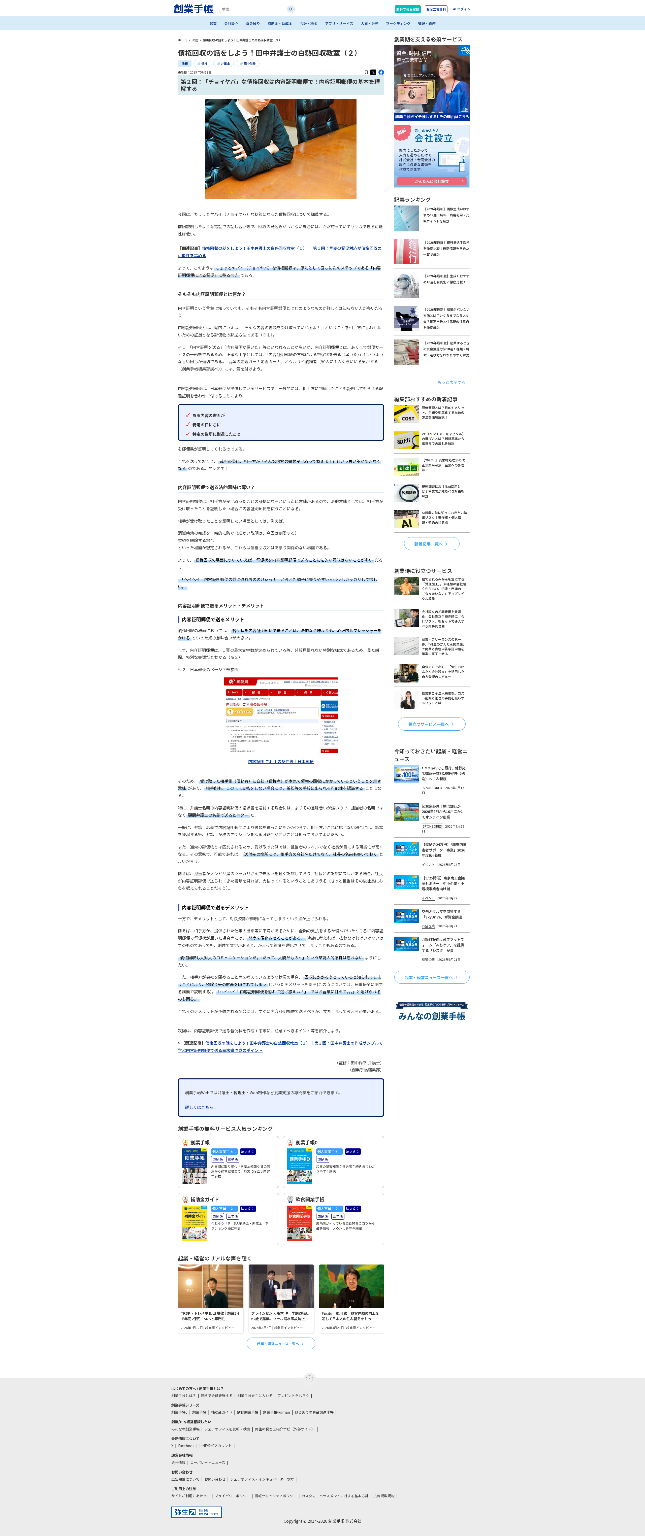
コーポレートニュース (207, 1462)
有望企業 (428, 926)
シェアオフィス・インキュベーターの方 (262, 1479)
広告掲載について (185, 1479)
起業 (213, 23)
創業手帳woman (276, 1412)
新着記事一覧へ (428, 544)
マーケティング (398, 23)
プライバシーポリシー (232, 1495)
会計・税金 (308, 23)
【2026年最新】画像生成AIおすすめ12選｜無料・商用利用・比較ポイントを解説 (446, 215)
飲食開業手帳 (247, 1412)
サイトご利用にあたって (190, 1495)
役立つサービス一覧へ (428, 724)
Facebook (186, 1445)
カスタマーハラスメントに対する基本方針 (335, 1495)
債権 (204, 63)
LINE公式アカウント (215, 1445)
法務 (185, 63)
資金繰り (253, 23)
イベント (428, 864)
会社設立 (231, 23)
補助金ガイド (221, 1412)
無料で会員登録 (407, 9)
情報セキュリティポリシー (276, 1495)
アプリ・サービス (339, 23)
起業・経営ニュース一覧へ (278, 1343)
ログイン (463, 9)
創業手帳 (199, 1412)
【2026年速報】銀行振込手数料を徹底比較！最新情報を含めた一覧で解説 (446, 248)
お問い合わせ (214, 1479)
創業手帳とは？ (183, 1395)
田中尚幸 (250, 63)
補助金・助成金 (280, 23)
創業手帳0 (179, 1412)
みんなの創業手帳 (185, 1428)
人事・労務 (369, 23)
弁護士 (225, 63)
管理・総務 (427, 23)
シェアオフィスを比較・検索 (227, 1428)
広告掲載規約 (384, 1495)
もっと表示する (451, 382)
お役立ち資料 (436, 9)
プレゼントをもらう (293, 1395)
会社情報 (178, 1462)
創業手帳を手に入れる (255, 1395)
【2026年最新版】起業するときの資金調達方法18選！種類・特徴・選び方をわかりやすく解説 (446, 348)
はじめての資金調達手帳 (314, 1412)
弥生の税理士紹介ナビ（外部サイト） (285, 1428)
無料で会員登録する (217, 1395)
